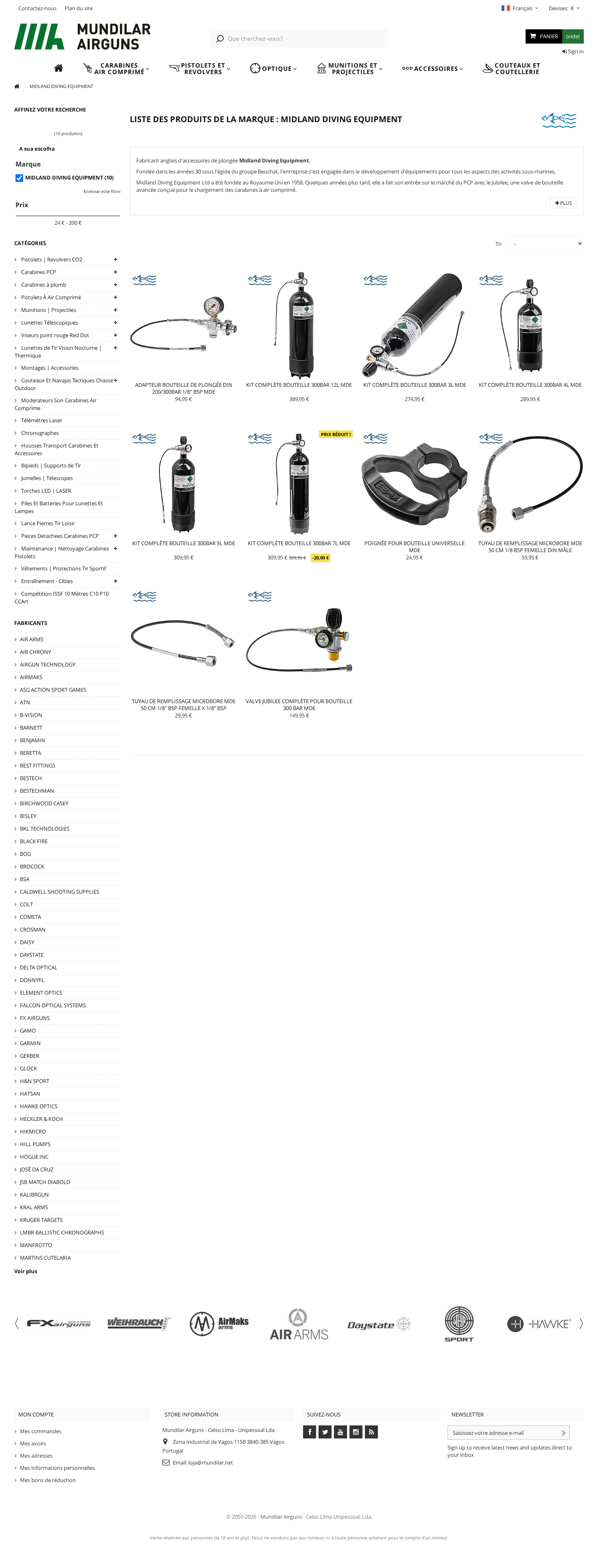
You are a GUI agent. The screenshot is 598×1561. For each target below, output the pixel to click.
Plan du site (79, 8)
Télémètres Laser (41, 420)
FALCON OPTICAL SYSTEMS (53, 1005)
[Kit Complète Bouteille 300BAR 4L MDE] (530, 325)
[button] (116, 68)
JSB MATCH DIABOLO (45, 1182)
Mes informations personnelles (57, 1467)
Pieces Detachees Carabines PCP (59, 535)
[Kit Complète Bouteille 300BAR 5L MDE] (183, 484)
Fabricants (30, 623)
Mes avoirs (33, 1443)
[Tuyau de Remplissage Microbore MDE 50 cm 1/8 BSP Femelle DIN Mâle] (530, 484)
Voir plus (25, 1271)
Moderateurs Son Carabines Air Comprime (55, 404)
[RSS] (371, 1431)
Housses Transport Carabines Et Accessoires (56, 449)
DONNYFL (32, 980)
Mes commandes (40, 1431)
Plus (565, 203)
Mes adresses (36, 1455)
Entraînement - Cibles (46, 581)
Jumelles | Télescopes (46, 478)
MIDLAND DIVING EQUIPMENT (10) (69, 177)
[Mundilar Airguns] (82, 37)
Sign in (575, 51)
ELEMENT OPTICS (41, 992)
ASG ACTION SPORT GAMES (53, 689)
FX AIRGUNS (35, 1018)
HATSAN (30, 1093)
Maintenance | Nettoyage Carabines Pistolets (62, 552)
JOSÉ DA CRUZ (36, 1169)
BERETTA (30, 752)
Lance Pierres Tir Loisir (47, 523)
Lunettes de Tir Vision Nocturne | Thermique (58, 351)
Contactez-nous (37, 8)
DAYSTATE (32, 954)
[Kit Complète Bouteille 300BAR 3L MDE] (414, 325)
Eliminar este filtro (102, 191)
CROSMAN (33, 929)
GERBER (29, 1055)
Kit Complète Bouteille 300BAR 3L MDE (414, 384)
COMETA (30, 917)
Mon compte (36, 1414)
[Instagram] (355, 1431)
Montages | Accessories (49, 367)
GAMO (28, 1030)
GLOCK (28, 1068)
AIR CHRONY (35, 652)
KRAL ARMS (34, 1207)
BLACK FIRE (34, 841)
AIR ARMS (32, 639)
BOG (25, 853)
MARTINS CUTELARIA (45, 1257)
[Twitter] (325, 1431)
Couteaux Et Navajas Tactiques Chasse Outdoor (64, 384)
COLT (26, 904)
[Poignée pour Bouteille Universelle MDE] (414, 484)
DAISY (27, 942)
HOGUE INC (34, 1156)
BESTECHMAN (37, 790)
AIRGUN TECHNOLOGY (47, 664)
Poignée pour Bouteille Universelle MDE (414, 546)
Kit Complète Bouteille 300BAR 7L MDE (299, 543)
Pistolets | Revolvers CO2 (51, 259)
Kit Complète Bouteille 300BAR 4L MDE (530, 384)
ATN (25, 702)
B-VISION (31, 715)
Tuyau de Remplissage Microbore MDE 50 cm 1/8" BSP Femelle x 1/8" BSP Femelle (184, 708)
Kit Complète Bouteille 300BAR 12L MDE (299, 384)
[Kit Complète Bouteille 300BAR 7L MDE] (299, 484)
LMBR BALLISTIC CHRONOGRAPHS (62, 1232)
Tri (498, 244)
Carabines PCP (38, 272)
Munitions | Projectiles (48, 310)
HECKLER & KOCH (41, 1119)
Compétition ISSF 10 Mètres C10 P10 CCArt (62, 597)
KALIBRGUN (34, 1194)
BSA (24, 879)
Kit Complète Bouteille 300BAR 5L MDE (183, 543)
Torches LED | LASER (45, 490)
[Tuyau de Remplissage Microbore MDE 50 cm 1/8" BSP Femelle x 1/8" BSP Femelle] (183, 642)
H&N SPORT (34, 1081)
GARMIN (30, 1043)
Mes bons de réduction (48, 1480)
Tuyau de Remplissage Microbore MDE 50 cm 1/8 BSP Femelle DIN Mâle (530, 546)
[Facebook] (309, 1431)
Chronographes (39, 432)
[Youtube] (340, 1431)
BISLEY (28, 816)
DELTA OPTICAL (38, 967)
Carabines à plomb (43, 284)
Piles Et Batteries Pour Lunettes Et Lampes (59, 507)
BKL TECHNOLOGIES (45, 828)
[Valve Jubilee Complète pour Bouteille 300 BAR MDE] (299, 642)
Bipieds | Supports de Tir (50, 465)
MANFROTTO (36, 1245)
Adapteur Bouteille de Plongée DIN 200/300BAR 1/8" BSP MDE (183, 388)
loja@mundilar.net (210, 1462)
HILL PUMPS (35, 1144)
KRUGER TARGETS (41, 1219)
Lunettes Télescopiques (49, 322)
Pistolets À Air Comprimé (50, 297)
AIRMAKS (31, 677)
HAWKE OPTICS (38, 1106)
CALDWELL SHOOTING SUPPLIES (59, 891)
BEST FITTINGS (37, 765)
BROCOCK (32, 866)
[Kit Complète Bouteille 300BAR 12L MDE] (299, 325)
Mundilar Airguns (281, 1516)
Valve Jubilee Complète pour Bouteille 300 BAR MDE (299, 704)
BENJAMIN (32, 740)
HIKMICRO (33, 1131)
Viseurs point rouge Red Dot (54, 335)
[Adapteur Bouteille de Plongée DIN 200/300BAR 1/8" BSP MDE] (183, 325)
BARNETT (31, 727)
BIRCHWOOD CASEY (44, 803)
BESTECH (31, 778)
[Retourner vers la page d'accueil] (16, 86)
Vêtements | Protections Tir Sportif (63, 568)
